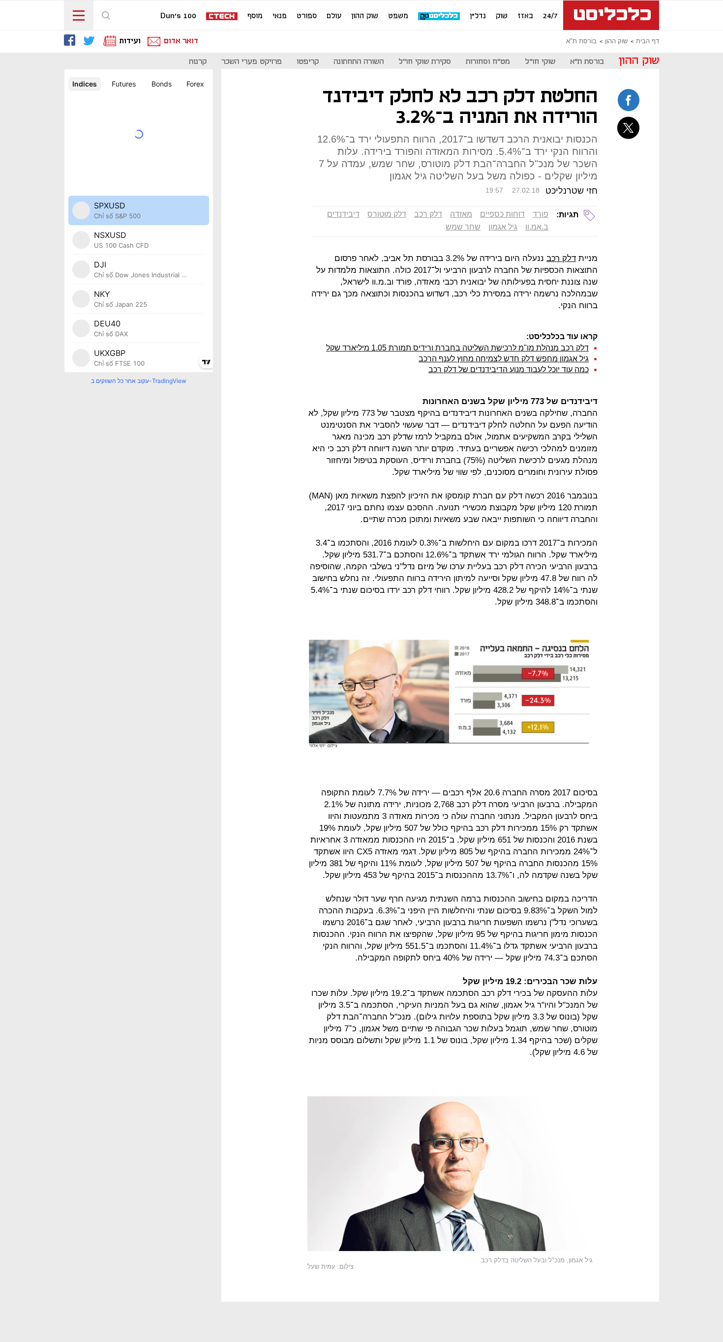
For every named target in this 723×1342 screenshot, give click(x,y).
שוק (502, 16)
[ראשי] (611, 15)
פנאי (279, 16)
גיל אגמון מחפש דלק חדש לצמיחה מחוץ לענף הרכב (504, 358)
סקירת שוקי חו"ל (424, 61)
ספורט (307, 16)
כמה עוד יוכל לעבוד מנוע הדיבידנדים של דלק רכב (508, 369)
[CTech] (222, 16)
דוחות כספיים (502, 214)
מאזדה (461, 214)
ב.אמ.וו (536, 227)
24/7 (550, 16)
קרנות (198, 61)
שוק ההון (364, 16)
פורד (540, 214)
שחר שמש (463, 227)
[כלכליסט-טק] (439, 16)
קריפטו (308, 61)
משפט (398, 16)
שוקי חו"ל (540, 61)
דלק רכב (428, 214)
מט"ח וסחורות (488, 61)
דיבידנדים (343, 214)
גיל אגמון (502, 227)
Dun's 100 (178, 16)
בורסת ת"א (581, 41)
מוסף (255, 16)
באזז (525, 16)
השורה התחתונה (358, 61)
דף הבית (647, 41)
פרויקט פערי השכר (251, 61)
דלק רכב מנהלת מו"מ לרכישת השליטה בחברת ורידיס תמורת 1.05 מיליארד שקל (457, 348)
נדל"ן (478, 16)
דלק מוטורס (386, 214)
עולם (334, 16)
